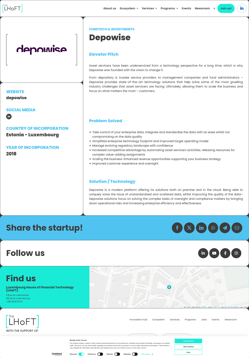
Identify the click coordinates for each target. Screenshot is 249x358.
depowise (16, 98)
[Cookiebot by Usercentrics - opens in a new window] (56, 354)
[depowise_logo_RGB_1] (41, 49)
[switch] (100, 354)
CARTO (204, 307)
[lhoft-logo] (12, 5)
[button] (214, 8)
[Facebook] (177, 228)
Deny (188, 352)
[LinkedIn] (201, 228)
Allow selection (188, 346)
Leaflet (188, 307)
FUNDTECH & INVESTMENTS (111, 29)
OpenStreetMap (232, 307)
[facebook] (225, 253)
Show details (145, 354)
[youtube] (214, 253)
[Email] (237, 228)
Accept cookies (188, 341)
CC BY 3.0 (216, 307)
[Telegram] (225, 228)
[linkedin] (203, 253)
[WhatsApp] (213, 228)
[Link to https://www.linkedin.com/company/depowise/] (9, 116)
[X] (189, 228)
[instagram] (236, 253)
